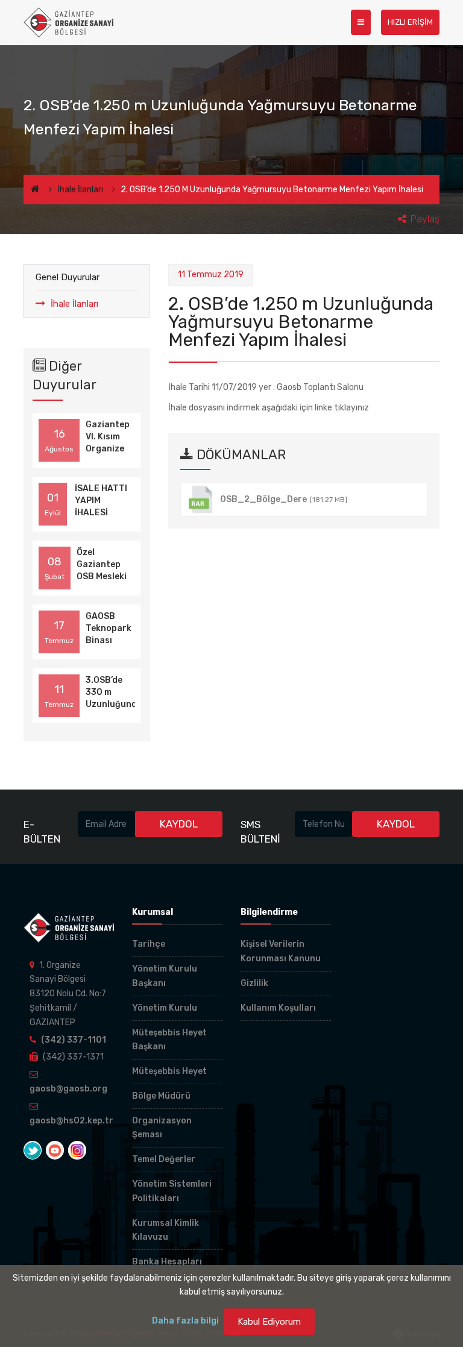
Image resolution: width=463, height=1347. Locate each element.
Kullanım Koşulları (278, 1008)
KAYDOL (179, 824)
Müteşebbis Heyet (169, 1071)
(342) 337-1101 (73, 1040)
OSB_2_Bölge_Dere (283, 499)
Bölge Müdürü (161, 1096)
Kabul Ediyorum (269, 1321)
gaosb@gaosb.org (68, 1089)
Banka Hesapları (167, 1262)
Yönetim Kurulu (164, 1008)
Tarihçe (148, 944)
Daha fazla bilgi (185, 1321)
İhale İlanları (80, 189)
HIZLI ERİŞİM (410, 22)
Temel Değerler (163, 1159)
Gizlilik (254, 983)
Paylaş (425, 219)
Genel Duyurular (67, 277)
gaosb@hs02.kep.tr (71, 1121)
